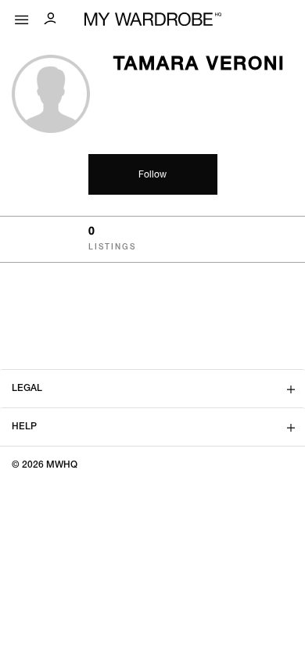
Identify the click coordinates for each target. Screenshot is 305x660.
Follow (152, 175)
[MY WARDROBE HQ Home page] (153, 20)
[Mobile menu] (22, 16)
